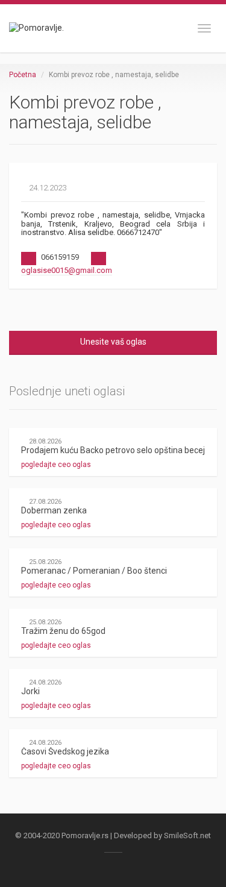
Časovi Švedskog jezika (65, 751)
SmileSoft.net (187, 835)
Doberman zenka (54, 510)
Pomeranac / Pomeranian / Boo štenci (94, 570)
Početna (22, 75)
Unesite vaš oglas (113, 341)
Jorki (30, 691)
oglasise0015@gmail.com (66, 270)
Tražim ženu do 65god (63, 631)
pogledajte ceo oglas (57, 464)
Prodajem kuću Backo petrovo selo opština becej (113, 450)
